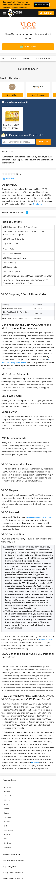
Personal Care (45, 639)
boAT (6, 839)
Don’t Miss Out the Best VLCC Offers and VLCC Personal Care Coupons (24, 233)
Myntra (6, 800)
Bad (6, 174)
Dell (5, 826)
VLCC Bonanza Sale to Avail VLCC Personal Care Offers (28, 276)
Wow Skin (8, 834)
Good (11, 174)
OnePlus (7, 843)
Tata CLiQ (7, 796)
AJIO (6, 804)
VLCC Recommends (12, 253)
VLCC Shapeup (9, 262)
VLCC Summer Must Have (14, 258)
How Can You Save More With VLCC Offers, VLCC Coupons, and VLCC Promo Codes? (25, 282)
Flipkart (7, 791)
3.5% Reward (38, 95)
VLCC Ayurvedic (10, 267)
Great (14, 174)
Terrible (3, 174)
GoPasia (35, 762)
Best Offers (12, 95)
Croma (6, 813)
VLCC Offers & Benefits (13, 239)
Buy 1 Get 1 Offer (11, 243)
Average (9, 174)
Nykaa (6, 809)
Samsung (7, 817)
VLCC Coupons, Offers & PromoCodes (20, 227)
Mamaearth (8, 830)
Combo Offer (9, 249)
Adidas (7, 821)
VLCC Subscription (11, 271)
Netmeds (7, 847)
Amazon (7, 787)
